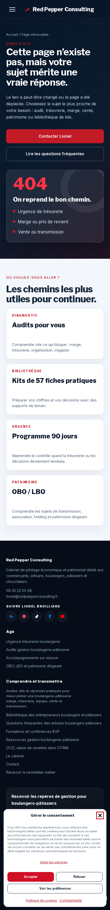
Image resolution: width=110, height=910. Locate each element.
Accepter (31, 877)
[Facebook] (50, 616)
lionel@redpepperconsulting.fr (32, 596)
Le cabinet (15, 756)
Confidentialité (71, 900)
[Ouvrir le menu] (12, 9)
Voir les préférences (55, 888)
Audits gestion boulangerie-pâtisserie (37, 649)
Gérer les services (54, 862)
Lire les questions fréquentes (55, 153)
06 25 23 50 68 (19, 590)
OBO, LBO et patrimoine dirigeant (34, 666)
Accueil (12, 34)
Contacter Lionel (55, 136)
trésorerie (26, 701)
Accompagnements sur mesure (32, 658)
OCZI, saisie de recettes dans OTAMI (37, 748)
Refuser (79, 877)
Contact (12, 764)
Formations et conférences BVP (33, 731)
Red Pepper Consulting (63, 9)
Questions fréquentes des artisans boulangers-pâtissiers (54, 723)
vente (53, 701)
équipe (41, 701)
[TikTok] (37, 616)
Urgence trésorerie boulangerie (33, 641)
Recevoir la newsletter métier (31, 772)
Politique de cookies (41, 900)
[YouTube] (62, 616)
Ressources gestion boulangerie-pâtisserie (42, 739)
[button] (100, 815)
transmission (16, 706)
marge (11, 701)
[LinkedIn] (11, 616)
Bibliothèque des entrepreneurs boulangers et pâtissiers (54, 715)
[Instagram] (24, 616)
